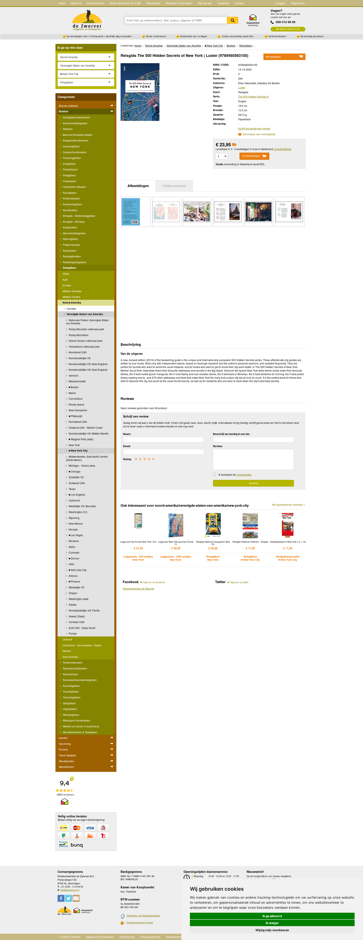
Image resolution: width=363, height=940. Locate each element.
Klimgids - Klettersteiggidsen (78, 215)
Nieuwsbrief (153, 3)
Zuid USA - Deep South (81, 628)
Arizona (73, 575)
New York (74, 445)
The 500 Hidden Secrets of (253, 96)
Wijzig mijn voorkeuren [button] (272, 930)
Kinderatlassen (71, 198)
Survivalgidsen (71, 685)
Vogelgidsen (69, 709)
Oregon (72, 593)
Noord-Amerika (72, 302)
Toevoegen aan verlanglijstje (259, 134)
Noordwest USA (77, 421)
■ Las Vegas (75, 535)
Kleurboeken (70, 210)
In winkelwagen (251, 156)
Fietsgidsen (69, 175)
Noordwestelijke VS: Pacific (84, 610)
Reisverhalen (70, 674)
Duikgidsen (69, 163)
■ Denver (73, 558)
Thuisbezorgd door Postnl (139, 922)
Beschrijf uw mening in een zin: (231, 434)
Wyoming (73, 518)
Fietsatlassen (70, 169)
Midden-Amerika (72, 291)
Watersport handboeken (76, 720)
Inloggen (281, 3)
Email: (127, 446)
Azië (65, 279)
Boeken (63, 111)
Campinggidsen (71, 158)
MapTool (76, 3)
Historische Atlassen (74, 187)
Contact (239, 3)
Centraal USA (76, 622)
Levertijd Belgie (282, 149)
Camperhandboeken (74, 152)
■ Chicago (74, 471)
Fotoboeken (69, 181)
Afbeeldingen (138, 185)
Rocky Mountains (78, 335)
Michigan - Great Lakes (81, 465)
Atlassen (67, 129)
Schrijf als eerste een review (254, 128)
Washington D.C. (78, 512)
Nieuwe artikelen (68, 105)
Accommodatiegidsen (75, 123)
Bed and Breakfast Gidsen (77, 134)
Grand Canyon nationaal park (85, 340)
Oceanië (67, 639)
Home (61, 3)
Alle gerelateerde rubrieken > (288, 504)
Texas (71, 489)
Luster (241, 87)
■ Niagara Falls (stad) (80, 439)
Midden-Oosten (71, 296)
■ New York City (78, 450)
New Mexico (75, 523)
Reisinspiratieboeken (74, 668)
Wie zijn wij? (205, 3)
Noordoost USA (77, 352)
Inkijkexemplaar (174, 185)
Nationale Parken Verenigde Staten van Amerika (87, 321)
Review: (218, 446)
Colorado (73, 552)
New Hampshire (77, 410)
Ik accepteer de (235, 474)
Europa (67, 285)
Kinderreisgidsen (72, 204)
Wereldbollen (66, 766)
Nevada (73, 529)
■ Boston (73, 387)
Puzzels (63, 749)
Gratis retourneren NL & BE (125, 3)
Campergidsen (71, 146)
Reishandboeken (72, 662)
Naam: (127, 434)
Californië (74, 500)
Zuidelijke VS (76, 477)
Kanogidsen (69, 192)
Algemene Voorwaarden (100, 937)
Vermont (73, 375)
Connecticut (75, 398)
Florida (72, 633)
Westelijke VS (76, 587)
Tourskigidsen (70, 691)
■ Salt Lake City (77, 570)
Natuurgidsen (70, 239)
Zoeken (232, 20)
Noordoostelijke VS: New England (87, 364)
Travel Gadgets (67, 755)
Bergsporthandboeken (75, 140)
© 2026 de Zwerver (69, 937)
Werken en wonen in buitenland (80, 726)
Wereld (67, 651)
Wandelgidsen (70, 714)
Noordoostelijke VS (79, 358)
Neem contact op (289, 29)
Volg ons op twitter (239, 582)
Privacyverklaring (150, 937)
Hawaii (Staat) (76, 616)
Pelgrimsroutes (71, 244)
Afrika (66, 273)
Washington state (78, 599)
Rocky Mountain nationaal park (86, 329)
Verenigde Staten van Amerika (84, 314)
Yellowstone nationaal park (84, 346)
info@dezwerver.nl (69, 890)
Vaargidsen (69, 703)
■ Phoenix (74, 581)
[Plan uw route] (76, 898)
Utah (71, 564)
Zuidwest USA (76, 483)
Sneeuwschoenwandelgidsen (79, 680)
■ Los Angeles (76, 494)
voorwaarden (244, 474)
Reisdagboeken (71, 256)
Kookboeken (69, 227)
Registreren (298, 3)
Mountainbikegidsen (74, 233)
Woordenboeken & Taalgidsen (79, 732)
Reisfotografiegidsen (74, 262)
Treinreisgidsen (71, 697)
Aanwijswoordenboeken (76, 117)
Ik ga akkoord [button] (272, 916)
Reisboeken (69, 250)
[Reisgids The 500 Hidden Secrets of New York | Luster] (140, 91)
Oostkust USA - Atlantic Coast (85, 427)
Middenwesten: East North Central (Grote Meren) (87, 458)
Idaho (71, 547)
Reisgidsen (69, 268)
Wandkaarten (66, 761)
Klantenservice (95, 3)
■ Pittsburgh (75, 416)
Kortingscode (127, 937)
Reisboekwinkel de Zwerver (138, 588)
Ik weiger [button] (272, 923)
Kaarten (63, 738)
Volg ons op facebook (154, 582)
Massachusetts (77, 381)
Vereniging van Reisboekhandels (143, 915)
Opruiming (65, 743)
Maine (72, 393)
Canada (71, 308)
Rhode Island (76, 404)
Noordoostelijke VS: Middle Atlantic (88, 433)
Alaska (72, 604)
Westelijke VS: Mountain (82, 506)
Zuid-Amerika (70, 657)
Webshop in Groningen (179, 3)
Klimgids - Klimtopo (73, 221)
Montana (73, 541)
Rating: (127, 459)
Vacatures (223, 3)
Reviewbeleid (174, 937)
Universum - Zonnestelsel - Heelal (82, 645)
